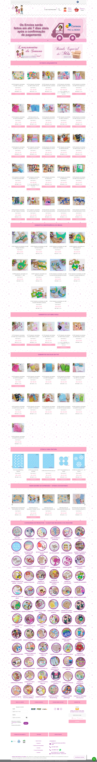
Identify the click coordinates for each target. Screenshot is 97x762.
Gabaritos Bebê (67, 567)
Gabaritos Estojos (29, 626)
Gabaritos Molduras (56, 654)
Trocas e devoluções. (38, 750)
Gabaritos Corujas (41, 597)
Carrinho (38, 747)
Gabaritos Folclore (54, 626)
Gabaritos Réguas (68, 682)
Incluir (74, 718)
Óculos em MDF (16, 567)
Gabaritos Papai (16, 668)
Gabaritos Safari (16, 697)
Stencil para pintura (42, 539)
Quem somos (38, 740)
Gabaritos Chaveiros (80, 582)
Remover (81, 718)
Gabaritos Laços (54, 640)
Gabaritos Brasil (16, 611)
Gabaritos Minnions (66, 553)
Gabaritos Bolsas (29, 582)
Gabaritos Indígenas (29, 640)
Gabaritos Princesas (27, 611)
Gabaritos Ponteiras (17, 682)
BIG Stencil (16, 553)
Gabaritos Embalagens (66, 597)
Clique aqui (14, 722)
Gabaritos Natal (68, 654)
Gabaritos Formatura (79, 611)
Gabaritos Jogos (42, 640)
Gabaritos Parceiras (29, 668)
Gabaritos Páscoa (41, 668)
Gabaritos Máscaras (17, 654)
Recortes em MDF (54, 553)
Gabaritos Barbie (55, 567)
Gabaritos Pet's (80, 668)
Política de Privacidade (38, 745)
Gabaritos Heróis (17, 640)
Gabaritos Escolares (80, 597)
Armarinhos (67, 539)
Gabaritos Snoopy (41, 697)
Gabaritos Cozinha (53, 597)
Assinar (77, 721)
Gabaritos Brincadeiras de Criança (54, 582)
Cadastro (38, 743)
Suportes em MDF (29, 539)
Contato (38, 752)
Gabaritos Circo (29, 597)
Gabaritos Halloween (80, 626)
